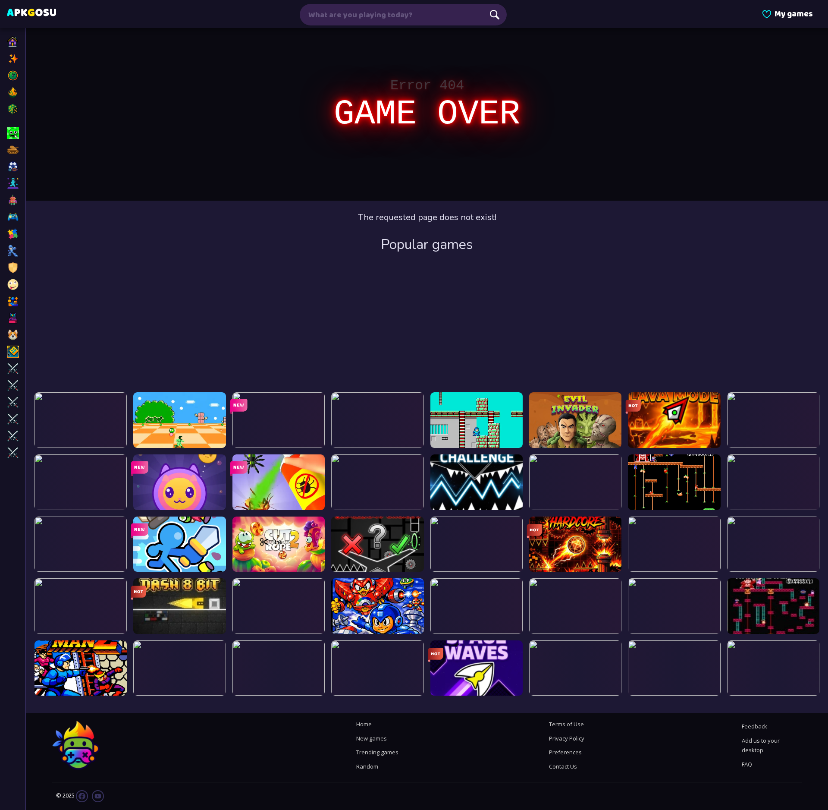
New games (371, 738)
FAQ (747, 764)
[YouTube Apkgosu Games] (97, 796)
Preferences (565, 752)
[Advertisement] (427, 323)
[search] (494, 14)
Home (364, 724)
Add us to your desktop (761, 745)
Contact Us (563, 766)
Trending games (377, 752)
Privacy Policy (566, 738)
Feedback (754, 726)
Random (367, 766)
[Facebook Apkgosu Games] (82, 796)
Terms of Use (566, 724)
